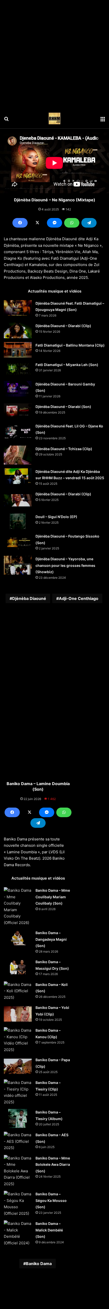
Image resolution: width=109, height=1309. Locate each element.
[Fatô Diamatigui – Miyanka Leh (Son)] (18, 369)
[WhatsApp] (71, 223)
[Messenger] (54, 223)
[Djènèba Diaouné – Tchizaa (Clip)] (18, 455)
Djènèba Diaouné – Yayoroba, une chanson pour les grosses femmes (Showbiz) (65, 565)
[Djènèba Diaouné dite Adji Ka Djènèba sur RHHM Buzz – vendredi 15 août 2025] (18, 476)
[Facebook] (20, 223)
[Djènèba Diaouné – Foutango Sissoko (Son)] (18, 542)
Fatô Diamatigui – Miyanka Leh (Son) (66, 364)
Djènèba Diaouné (29, 598)
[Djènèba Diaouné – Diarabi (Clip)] (18, 330)
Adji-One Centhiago (78, 598)
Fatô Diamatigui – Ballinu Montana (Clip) (70, 345)
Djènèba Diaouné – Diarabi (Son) (63, 406)
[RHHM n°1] (54, 118)
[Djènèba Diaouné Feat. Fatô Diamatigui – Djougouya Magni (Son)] (18, 308)
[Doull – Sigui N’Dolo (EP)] (18, 521)
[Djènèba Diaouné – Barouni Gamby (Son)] (18, 389)
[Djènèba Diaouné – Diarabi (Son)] (18, 411)
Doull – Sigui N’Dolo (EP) (56, 517)
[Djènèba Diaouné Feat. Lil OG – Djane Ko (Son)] (18, 432)
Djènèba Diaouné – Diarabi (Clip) (63, 326)
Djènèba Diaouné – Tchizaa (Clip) (63, 449)
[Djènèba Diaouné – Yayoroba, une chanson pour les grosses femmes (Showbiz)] (18, 565)
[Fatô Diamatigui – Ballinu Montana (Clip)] (18, 350)
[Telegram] (89, 223)
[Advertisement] (54, 54)
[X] (37, 223)
